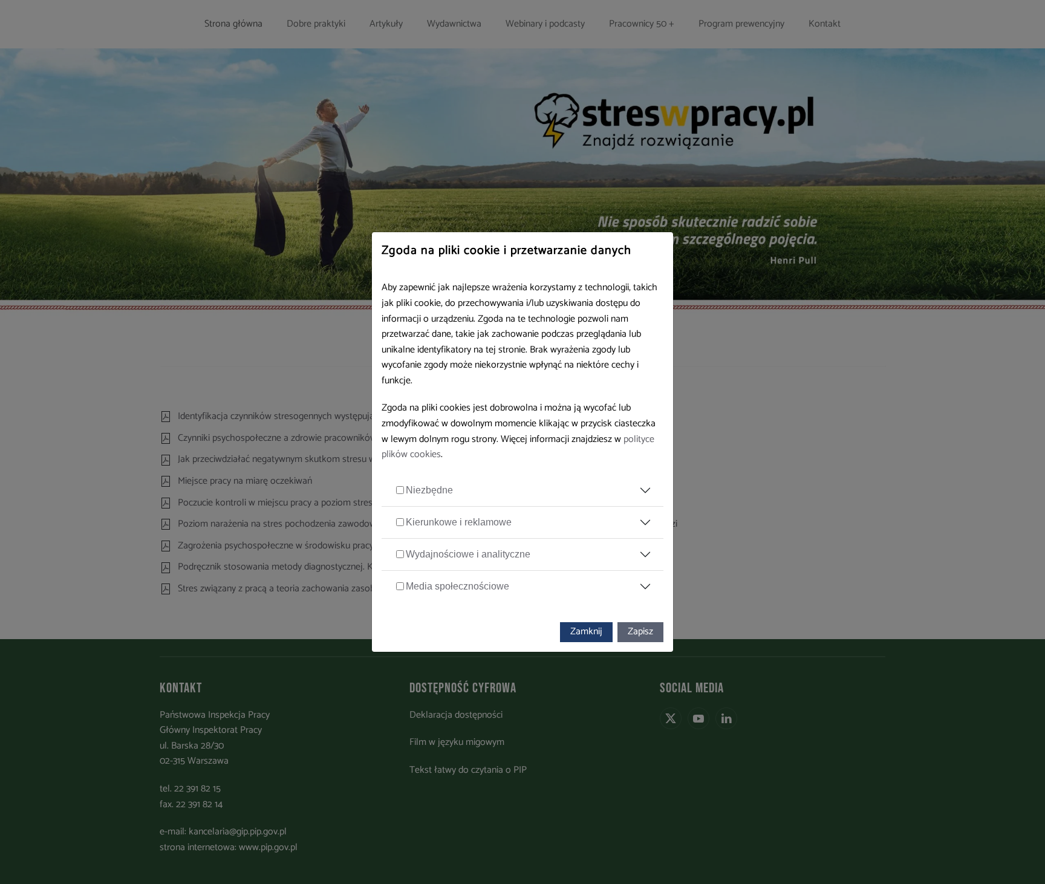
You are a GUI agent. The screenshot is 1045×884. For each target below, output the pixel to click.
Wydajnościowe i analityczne (468, 554)
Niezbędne (429, 490)
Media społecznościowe (457, 586)
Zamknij (586, 631)
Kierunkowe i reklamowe (459, 522)
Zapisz (640, 631)
